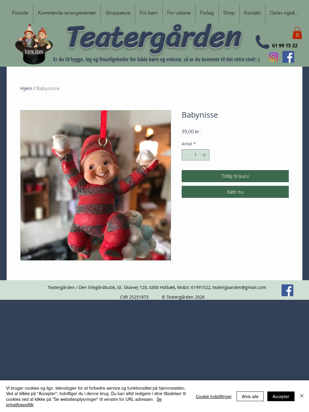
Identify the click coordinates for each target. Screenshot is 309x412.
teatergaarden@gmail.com (239, 287)
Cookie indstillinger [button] (214, 396)
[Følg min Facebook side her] (288, 57)
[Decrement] (186, 155)
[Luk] (301, 396)
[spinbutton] (195, 155)
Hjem (26, 88)
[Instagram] (273, 57)
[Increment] (205, 155)
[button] (297, 33)
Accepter (280, 396)
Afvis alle (250, 396)
